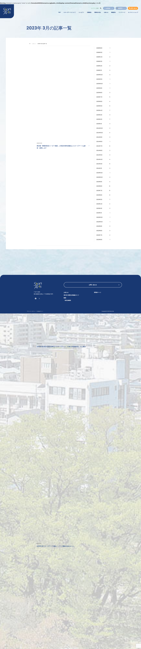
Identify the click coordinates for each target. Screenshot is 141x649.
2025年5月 (99, 106)
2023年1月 (99, 213)
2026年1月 (99, 70)
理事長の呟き (97, 12)
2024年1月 (99, 168)
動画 (65, 298)
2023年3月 (99, 208)
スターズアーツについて (70, 12)
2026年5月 (99, 52)
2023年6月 (99, 195)
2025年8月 (99, 92)
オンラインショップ (133, 12)
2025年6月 (99, 101)
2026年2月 (99, 66)
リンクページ (122, 12)
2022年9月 (99, 226)
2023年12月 (99, 173)
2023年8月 (99, 186)
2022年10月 (99, 222)
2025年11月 (99, 79)
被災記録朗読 (68, 300)
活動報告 (89, 12)
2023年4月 (99, 204)
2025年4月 (99, 110)
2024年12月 (99, 128)
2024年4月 (99, 159)
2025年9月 (99, 88)
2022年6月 (99, 239)
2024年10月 (99, 133)
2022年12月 (99, 217)
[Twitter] (39, 298)
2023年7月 (99, 190)
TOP (59, 12)
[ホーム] (29, 43)
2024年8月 (99, 141)
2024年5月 (99, 155)
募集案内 (113, 12)
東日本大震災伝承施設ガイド (71, 295)
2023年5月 (99, 199)
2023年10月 (99, 177)
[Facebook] (36, 298)
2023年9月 (99, 182)
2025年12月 (99, 75)
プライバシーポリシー (31, 311)
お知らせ (106, 12)
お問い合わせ (93, 285)
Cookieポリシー (40, 311)
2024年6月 (99, 150)
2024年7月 (99, 146)
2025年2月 (99, 119)
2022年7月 (99, 235)
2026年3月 (99, 61)
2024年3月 (99, 164)
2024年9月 (99, 137)
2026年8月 (99, 48)
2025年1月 (99, 124)
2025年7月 (99, 97)
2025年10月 (99, 83)
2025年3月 (99, 115)
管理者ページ (97, 292)
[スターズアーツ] (7, 11)
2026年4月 (99, 57)
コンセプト (81, 12)
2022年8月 (99, 230)
